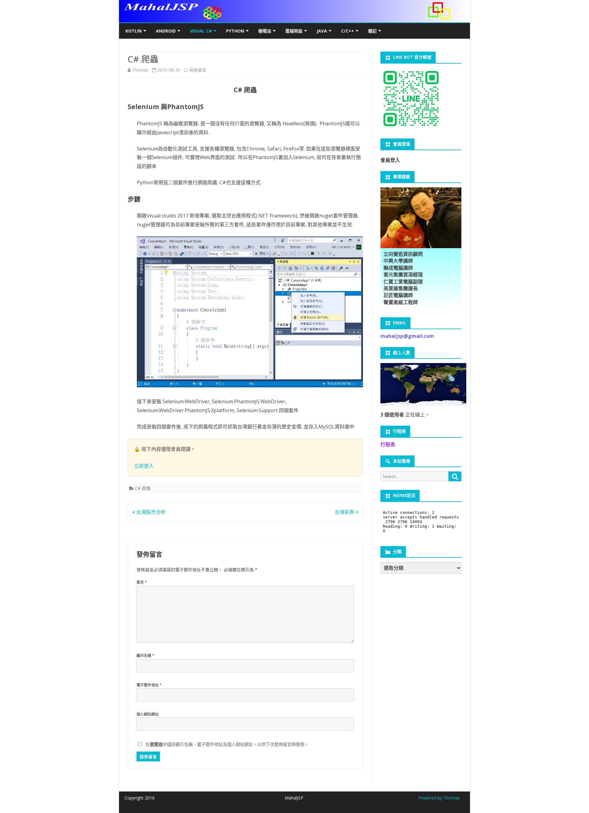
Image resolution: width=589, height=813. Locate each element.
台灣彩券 (345, 512)
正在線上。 (405, 414)
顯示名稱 (145, 655)
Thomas (140, 70)
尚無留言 (197, 70)
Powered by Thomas (439, 798)
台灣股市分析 (150, 512)
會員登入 (390, 160)
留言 (142, 582)
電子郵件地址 (149, 685)
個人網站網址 (148, 714)
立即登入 (144, 466)
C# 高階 (142, 488)
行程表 (387, 444)
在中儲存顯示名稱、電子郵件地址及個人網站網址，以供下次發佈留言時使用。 (227, 744)
